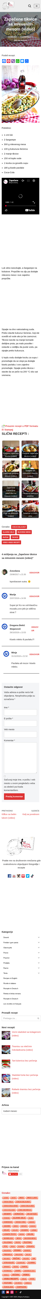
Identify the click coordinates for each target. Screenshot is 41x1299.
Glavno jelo (8, 532)
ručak (6, 537)
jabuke (31, 1222)
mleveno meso (24, 532)
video (26, 1275)
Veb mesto (9, 729)
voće (32, 1279)
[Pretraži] (29, 6)
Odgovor (34, 573)
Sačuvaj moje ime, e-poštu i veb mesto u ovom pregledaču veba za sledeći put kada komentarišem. (19, 784)
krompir (24, 1230)
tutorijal (8, 1271)
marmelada (8, 1238)
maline (30, 1234)
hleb (30, 1218)
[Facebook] (3, 1292)
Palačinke (8, 1242)
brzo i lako (32, 1198)
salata (26, 1258)
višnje (24, 1279)
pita (5, 1246)
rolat (28, 1254)
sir (33, 1258)
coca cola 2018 (10, 1206)
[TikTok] (20, 1292)
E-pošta (8, 718)
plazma (21, 1246)
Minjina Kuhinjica (23, 1297)
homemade (8, 1222)
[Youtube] (7, 1292)
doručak (19, 1214)
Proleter (18, 1254)
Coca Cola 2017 (19, 527)
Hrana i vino (20, 1222)
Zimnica (28, 1283)
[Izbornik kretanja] (36, 6)
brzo (21, 1198)
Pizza (13, 1246)
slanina (31, 1262)
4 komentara (25, 37)
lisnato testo (10, 1234)
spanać (7, 1267)
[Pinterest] (16, 1292)
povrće (27, 1250)
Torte (24, 1267)
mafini (21, 1234)
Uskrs (17, 1271)
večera (15, 1275)
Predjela (8, 1254)
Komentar (9, 740)
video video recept (11, 542)
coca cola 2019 (27, 1206)
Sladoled (21, 1262)
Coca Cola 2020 (9, 1210)
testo (15, 1266)
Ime (6, 707)
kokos (32, 1226)
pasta (18, 1242)
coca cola (8, 1202)
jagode (7, 1226)
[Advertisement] (20, 243)
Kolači (15, 1230)
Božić (14, 1197)
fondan (6, 1218)
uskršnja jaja (29, 1270)
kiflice (24, 1226)
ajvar (6, 1197)
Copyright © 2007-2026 (9, 1297)
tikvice (15, 537)
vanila (6, 1275)
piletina (27, 1242)
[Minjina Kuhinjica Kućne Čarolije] (8, 6)
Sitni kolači (9, 1262)
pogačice (7, 1250)
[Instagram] (12, 1292)
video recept (11, 1279)
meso (19, 1238)
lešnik (34, 1230)
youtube (8, 1283)
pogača (30, 1246)
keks (16, 1226)
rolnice (7, 1258)
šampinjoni (21, 1287)
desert (7, 1214)
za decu (18, 1283)
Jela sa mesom (20, 40)
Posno (17, 1250)
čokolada (8, 1287)
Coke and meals (24, 1210)
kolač (6, 1230)
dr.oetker (32, 1214)
